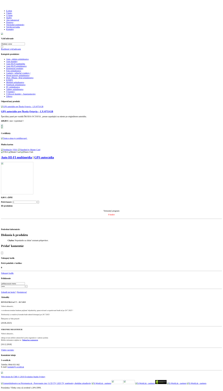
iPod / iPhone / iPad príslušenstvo (19, 78)
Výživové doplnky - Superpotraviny (21, 94)
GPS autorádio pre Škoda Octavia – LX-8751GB (27, 111)
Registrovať (22, 292)
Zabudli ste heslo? (8, 292)
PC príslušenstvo (13, 87)
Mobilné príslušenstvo (15, 82)
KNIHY (9, 80)
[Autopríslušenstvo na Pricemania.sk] (46, 383)
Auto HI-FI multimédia (15, 64)
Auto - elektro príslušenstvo (17, 59)
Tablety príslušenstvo (14, 89)
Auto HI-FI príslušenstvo (16, 66)
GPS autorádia (44, 157)
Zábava (9, 96)
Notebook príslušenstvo (15, 85)
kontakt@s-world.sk (15, 367)
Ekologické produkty (14, 68)
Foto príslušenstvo (13, 71)
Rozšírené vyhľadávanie (11, 49)
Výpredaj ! (10, 92)
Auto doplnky (12, 61)
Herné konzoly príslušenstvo (17, 75)
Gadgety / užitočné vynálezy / (18, 73)
